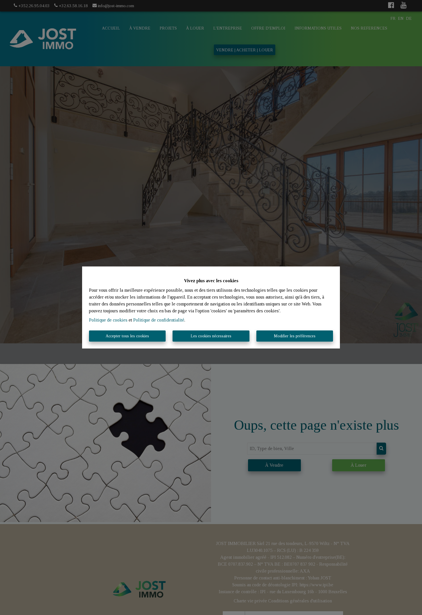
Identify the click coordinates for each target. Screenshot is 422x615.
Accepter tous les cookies (127, 336)
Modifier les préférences (294, 336)
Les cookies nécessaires (211, 336)
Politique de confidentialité (158, 320)
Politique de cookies (108, 320)
